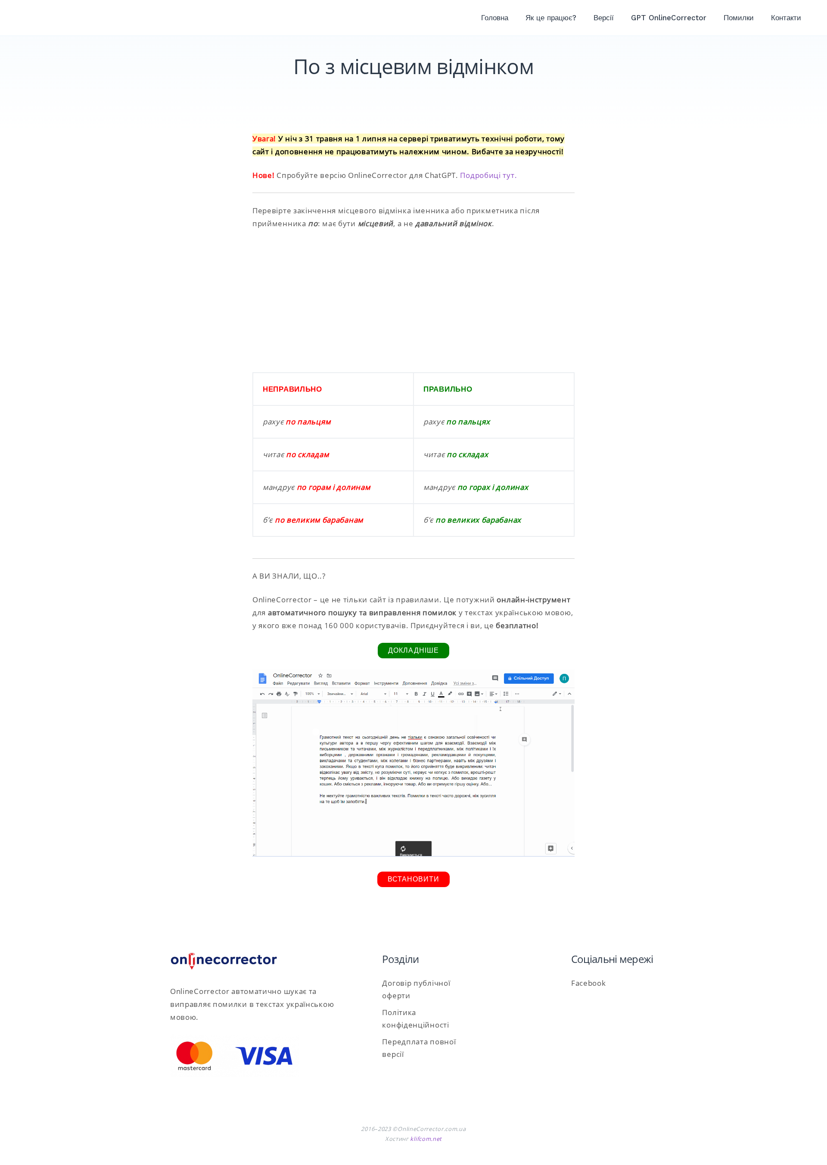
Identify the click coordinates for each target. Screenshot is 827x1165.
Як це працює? (550, 17)
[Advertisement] (413, 301)
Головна (494, 17)
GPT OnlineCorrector (668, 17)
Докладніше (413, 650)
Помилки (739, 17)
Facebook (588, 983)
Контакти (786, 17)
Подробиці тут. (488, 175)
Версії (604, 17)
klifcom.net (426, 1139)
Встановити (413, 879)
